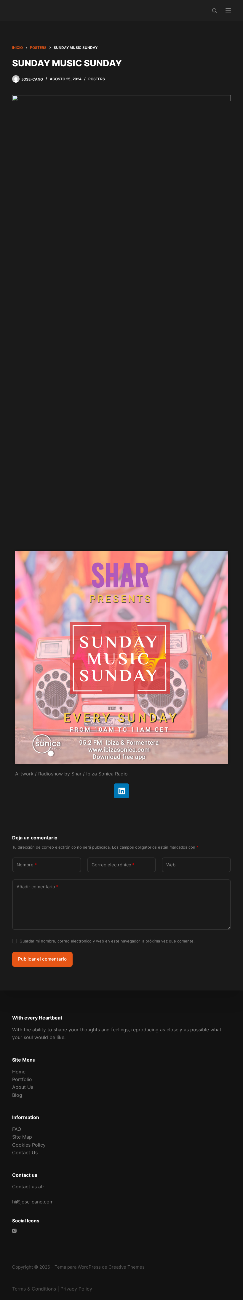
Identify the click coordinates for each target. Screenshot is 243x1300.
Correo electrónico (113, 865)
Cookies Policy (29, 1145)
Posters (96, 79)
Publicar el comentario (42, 959)
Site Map (22, 1137)
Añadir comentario (37, 886)
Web (170, 865)
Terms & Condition (33, 1289)
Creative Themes (126, 1267)
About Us (22, 1087)
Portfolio (22, 1079)
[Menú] (228, 10)
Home (18, 1072)
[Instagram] (14, 1231)
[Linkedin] (121, 790)
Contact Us (25, 1152)
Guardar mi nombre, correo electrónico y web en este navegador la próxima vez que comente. (107, 941)
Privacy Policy (76, 1289)
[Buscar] (214, 10)
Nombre (27, 865)
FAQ (16, 1129)
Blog (17, 1095)
